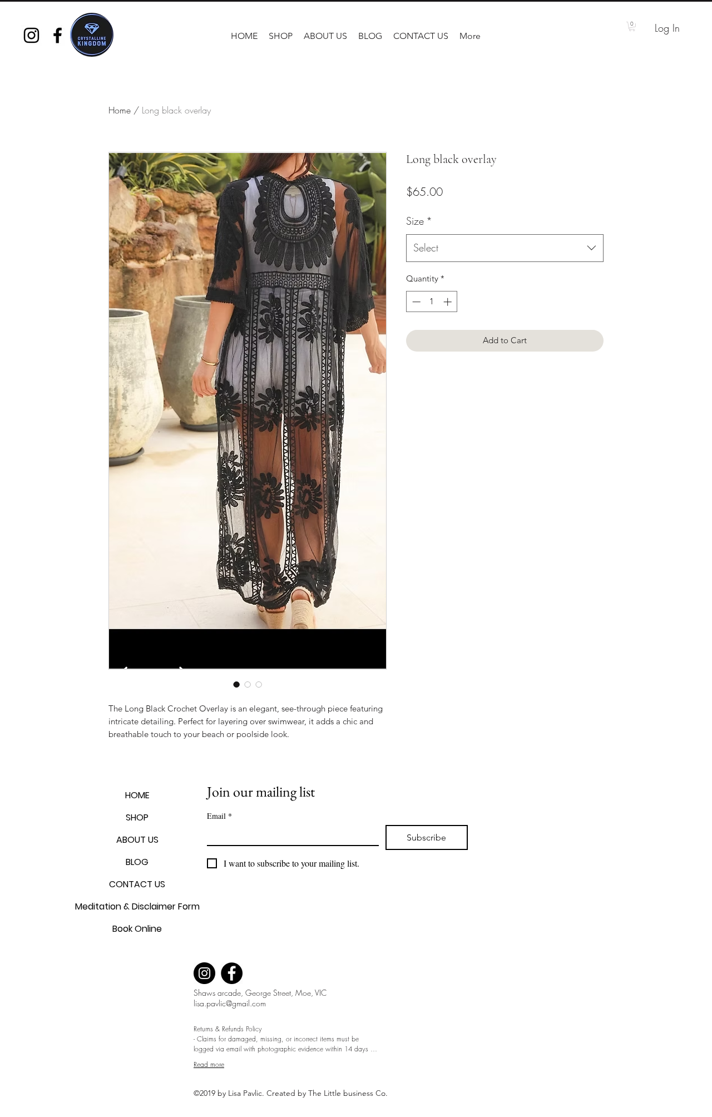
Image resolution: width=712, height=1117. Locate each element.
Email (219, 816)
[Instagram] (204, 973)
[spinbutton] (432, 301)
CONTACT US (137, 884)
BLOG (137, 862)
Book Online (137, 928)
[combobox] (505, 248)
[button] (280, 36)
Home (119, 110)
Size (419, 221)
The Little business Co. (349, 1093)
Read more (209, 1064)
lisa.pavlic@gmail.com (230, 1003)
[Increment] (448, 301)
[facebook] (57, 35)
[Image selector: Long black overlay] (236, 684)
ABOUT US (137, 839)
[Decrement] (415, 301)
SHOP (137, 817)
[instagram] (31, 35)
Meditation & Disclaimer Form (137, 906)
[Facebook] (232, 973)
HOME (137, 795)
